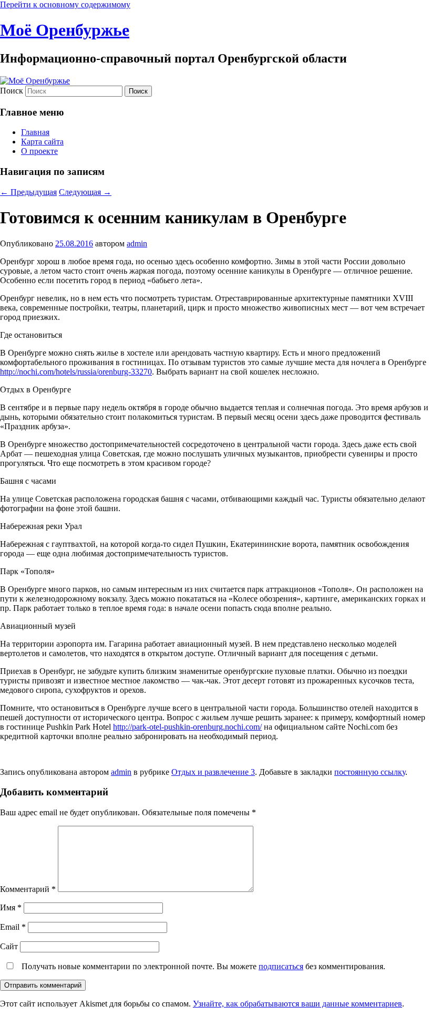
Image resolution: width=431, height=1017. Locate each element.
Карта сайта (42, 141)
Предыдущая (28, 192)
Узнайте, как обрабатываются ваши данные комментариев (297, 1003)
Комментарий (28, 889)
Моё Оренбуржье (64, 29)
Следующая (85, 192)
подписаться (281, 966)
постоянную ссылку (369, 771)
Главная (35, 132)
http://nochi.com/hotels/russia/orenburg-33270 (76, 371)
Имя (11, 907)
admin (137, 243)
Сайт (9, 946)
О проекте (39, 151)
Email (13, 926)
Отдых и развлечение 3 (213, 771)
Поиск (11, 90)
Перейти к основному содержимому (65, 4)
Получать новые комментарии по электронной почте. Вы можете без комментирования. (202, 966)
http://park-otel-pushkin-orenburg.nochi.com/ (187, 726)
